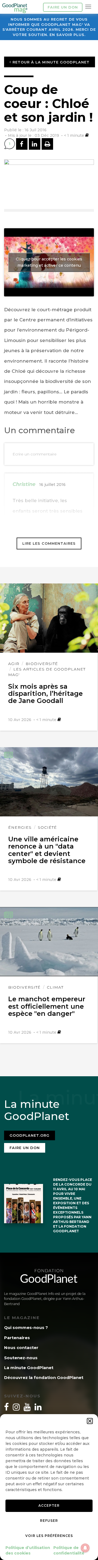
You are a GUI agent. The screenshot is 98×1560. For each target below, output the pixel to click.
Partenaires (17, 1337)
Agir (13, 663)
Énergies (20, 827)
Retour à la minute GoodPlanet (50, 62)
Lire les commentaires (49, 543)
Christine (24, 484)
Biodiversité (42, 663)
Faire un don (63, 7)
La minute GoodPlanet (28, 1367)
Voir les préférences (49, 1536)
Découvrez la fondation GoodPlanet (43, 1377)
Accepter (49, 1505)
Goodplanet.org (30, 1135)
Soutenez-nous (21, 1357)
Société (47, 827)
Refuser (49, 1521)
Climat (55, 987)
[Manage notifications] (85, 1548)
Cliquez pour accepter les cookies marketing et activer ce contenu (49, 262)
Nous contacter (21, 1347)
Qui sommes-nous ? (26, 1327)
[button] (90, 1421)
